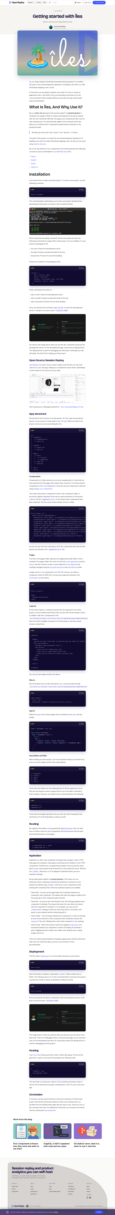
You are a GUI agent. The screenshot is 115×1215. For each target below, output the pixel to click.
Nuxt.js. (31, 564)
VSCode (64, 421)
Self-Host (88, 2)
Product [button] (30, 2)
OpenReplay (33, 365)
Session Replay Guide (54, 1191)
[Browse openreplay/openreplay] (87, 1198)
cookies (56, 1212)
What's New (15, 1186)
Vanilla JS (34, 167)
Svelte (33, 163)
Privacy (88, 1191)
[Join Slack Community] (90, 1198)
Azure (32, 1189)
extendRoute (72, 567)
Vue (79, 85)
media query (73, 925)
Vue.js (68, 564)
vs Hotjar (70, 1194)
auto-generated (72, 562)
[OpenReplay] (18, 1206)
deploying (44, 956)
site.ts (74, 714)
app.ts (39, 714)
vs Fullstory (71, 1186)
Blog (50, 1189)
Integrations (15, 1191)
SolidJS (33, 160)
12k (55, 2)
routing (49, 828)
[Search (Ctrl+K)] (49, 2)
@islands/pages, (67, 828)
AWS (32, 1186)
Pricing (39, 2)
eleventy (43, 144)
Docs (44, 2)
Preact (33, 156)
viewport (34, 921)
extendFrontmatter (57, 567)
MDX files (63, 152)
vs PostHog (71, 1191)
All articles (58, 11)
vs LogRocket (71, 1189)
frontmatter (33, 578)
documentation (50, 1110)
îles (30, 82)
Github (59, 1082)
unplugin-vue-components (42, 489)
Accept (99, 1212)
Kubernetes (34, 1194)
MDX (59, 572)
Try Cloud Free (100, 2)
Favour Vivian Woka (59, 26)
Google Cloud (34, 1191)
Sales (87, 1186)
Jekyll (35, 144)
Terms (88, 1189)
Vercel (35, 1055)
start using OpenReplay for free (72, 407)
